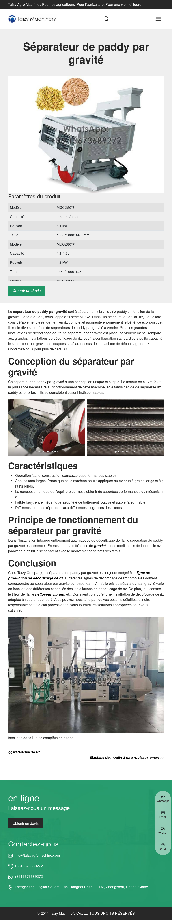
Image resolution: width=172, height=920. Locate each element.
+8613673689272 (29, 865)
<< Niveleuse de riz (24, 752)
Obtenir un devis (27, 290)
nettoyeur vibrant (49, 594)
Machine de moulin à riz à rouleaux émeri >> (127, 757)
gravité (100, 545)
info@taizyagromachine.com (37, 855)
